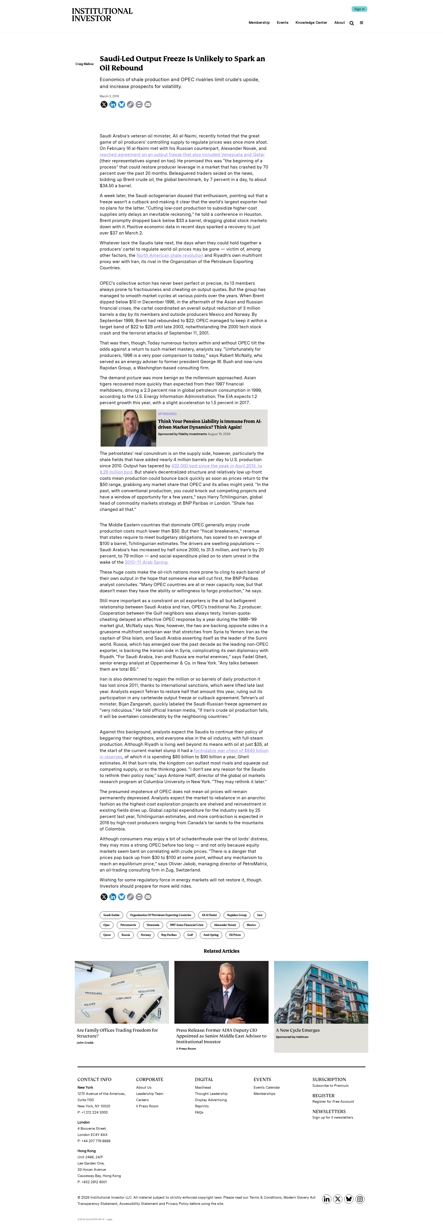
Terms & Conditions (265, 1197)
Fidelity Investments (192, 434)
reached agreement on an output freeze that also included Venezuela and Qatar (182, 154)
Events (283, 23)
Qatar (107, 935)
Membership (259, 23)
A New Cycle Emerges (298, 1030)
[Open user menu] (362, 21)
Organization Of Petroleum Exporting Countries (160, 915)
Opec (106, 925)
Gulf (190, 935)
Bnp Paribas (169, 935)
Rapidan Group (237, 915)
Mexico (251, 925)
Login (109, 1219)
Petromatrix (128, 925)
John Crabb (85, 1042)
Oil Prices (235, 935)
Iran (259, 915)
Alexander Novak (225, 925)
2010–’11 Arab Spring (146, 562)
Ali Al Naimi (209, 915)
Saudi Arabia (111, 915)
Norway (146, 935)
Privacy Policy (177, 1204)
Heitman (302, 1037)
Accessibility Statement (138, 1204)
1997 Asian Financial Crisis (187, 925)
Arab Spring (211, 935)
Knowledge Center (311, 23)
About (339, 23)
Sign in (359, 9)
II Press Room (186, 1048)
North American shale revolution (170, 255)
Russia (126, 935)
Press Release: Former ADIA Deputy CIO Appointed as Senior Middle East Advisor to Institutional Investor (221, 1036)
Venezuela (153, 925)
